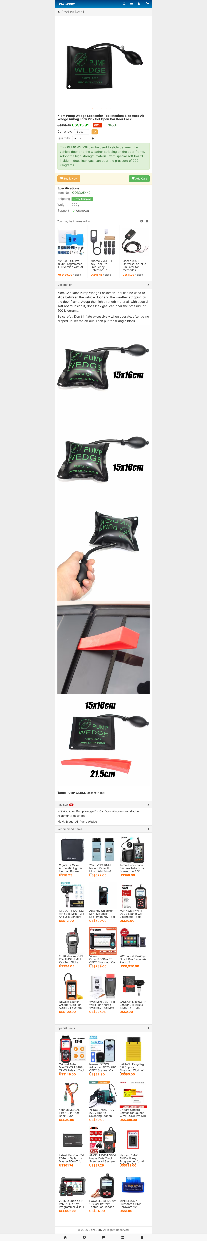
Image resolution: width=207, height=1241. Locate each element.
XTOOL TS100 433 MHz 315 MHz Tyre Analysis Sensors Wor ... (71, 915)
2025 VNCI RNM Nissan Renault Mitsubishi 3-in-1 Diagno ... (100, 869)
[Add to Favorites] (95, 131)
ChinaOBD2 (95, 1229)
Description (64, 284)
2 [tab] (97, 108)
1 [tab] (92, 108)
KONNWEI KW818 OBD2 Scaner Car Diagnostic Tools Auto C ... (131, 915)
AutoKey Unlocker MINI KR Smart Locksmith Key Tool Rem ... (102, 915)
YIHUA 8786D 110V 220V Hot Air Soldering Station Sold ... (101, 1114)
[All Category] (124, 4)
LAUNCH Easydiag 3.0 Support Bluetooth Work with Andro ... (133, 1069)
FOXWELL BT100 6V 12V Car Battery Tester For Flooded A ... (102, 1205)
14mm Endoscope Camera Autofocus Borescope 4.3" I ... (132, 868)
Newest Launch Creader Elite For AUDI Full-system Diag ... (70, 1006)
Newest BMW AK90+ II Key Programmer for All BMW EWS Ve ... (132, 1160)
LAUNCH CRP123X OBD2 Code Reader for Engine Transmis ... (133, 267)
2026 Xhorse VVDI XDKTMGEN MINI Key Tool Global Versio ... (71, 960)
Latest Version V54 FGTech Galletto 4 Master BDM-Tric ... (71, 1158)
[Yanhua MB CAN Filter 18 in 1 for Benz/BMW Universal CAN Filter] (72, 1094)
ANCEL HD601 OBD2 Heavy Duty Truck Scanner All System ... (102, 1160)
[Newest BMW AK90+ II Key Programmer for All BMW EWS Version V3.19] (133, 1139)
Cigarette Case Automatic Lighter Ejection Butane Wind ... (70, 869)
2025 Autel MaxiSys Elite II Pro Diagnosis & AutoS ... (133, 959)
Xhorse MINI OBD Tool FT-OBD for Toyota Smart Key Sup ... (102, 265)
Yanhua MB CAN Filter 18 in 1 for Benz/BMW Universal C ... (69, 1114)
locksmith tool (96, 792)
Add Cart (141, 178)
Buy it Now (70, 178)
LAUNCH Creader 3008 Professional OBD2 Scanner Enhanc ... (70, 265)
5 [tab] (110, 108)
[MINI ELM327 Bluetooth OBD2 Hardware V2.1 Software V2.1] (133, 1185)
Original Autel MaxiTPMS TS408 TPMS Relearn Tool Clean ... (71, 1069)
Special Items (66, 1028)
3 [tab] (101, 108)
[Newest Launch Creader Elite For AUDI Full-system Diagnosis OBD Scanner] (72, 986)
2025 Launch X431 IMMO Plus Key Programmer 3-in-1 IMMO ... (71, 1205)
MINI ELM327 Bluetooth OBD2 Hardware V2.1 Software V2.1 (130, 1205)
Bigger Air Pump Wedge (81, 821)
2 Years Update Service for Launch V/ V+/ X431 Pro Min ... (133, 1114)
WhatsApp (82, 210)
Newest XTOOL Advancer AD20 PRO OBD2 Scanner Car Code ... (102, 1069)
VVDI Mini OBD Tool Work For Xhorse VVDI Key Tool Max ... (102, 1006)
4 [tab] (106, 108)
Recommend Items (69, 829)
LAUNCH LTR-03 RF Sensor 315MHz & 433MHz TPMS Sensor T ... (133, 1006)
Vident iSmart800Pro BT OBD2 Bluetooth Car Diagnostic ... (102, 960)
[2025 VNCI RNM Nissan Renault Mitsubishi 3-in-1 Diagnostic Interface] (103, 849)
